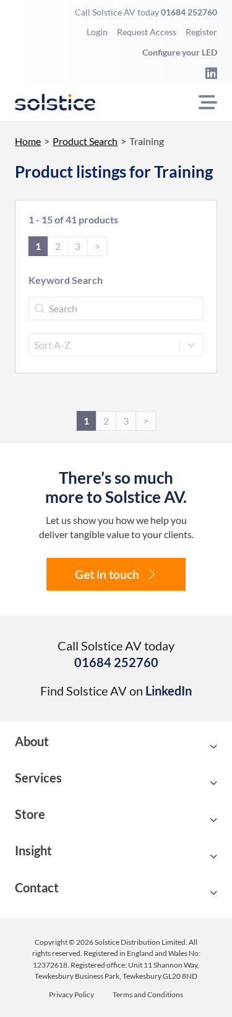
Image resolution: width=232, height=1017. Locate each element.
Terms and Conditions (148, 994)
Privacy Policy (71, 994)
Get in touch (107, 574)
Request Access (146, 32)
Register (201, 32)
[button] (116, 747)
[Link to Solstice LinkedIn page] (207, 72)
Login (97, 32)
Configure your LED (179, 52)
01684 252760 (189, 12)
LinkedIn (168, 690)
